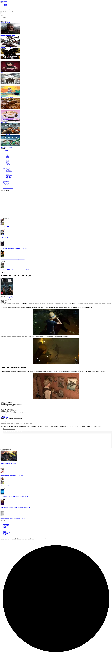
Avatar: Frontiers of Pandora (6, 147)
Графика (7, 169)
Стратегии (8, 157)
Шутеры (7, 153)
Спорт (7, 162)
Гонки (7, 155)
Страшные (8, 158)
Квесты (7, 156)
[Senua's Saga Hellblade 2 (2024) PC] (10, 33)
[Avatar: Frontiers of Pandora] (10, 146)
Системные (8, 170)
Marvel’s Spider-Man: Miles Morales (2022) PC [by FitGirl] (14, 248)
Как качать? (5, 6)
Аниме (7, 165)
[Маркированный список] (17, 432)
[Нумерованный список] (19, 432)
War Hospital (3, 84)
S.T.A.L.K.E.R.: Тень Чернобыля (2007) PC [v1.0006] (13, 259)
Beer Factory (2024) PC (5, 134)
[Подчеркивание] (8, 432)
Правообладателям (7, 9)
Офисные (8, 172)
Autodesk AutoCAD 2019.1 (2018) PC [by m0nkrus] (12, 475)
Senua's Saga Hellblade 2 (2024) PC (8, 35)
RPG (7, 154)
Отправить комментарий (6, 449)
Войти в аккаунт (4, 21)
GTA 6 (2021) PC (4, 237)
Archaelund (3, 109)
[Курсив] (6, 432)
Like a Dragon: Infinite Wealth (7, 60)
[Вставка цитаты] (24, 432)
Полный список (9, 179)
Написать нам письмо (8, 186)
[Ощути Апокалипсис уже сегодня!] (9, 460)
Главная (5, 4)
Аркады (7, 160)
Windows (8, 176)
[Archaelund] (10, 108)
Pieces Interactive (10, 297)
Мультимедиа (9, 171)
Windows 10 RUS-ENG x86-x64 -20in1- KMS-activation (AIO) (14, 496)
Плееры (7, 174)
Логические (8, 164)
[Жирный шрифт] (4, 432)
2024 (4, 416)
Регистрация (3, 22)
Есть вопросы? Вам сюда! (8, 188)
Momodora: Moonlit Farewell (7, 97)
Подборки (5, 184)
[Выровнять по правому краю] (15, 432)
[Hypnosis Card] (10, 121)
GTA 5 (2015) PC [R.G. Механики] (8, 226)
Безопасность (9, 175)
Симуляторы (8, 161)
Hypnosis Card (4, 122)
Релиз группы (6, 181)
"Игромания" (6, 183)
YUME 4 (2, 72)
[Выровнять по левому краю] (11, 432)
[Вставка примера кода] (26, 432)
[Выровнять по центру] (13, 432)
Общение (8, 178)
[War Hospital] (10, 83)
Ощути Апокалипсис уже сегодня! (8, 463)
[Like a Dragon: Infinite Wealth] (10, 58)
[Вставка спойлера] (28, 432)
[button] (56, 14)
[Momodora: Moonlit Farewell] (10, 96)
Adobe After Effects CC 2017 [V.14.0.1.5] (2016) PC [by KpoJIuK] (15, 507)
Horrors (10, 296)
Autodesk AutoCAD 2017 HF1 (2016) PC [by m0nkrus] (13, 518)
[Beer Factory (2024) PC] (10, 133)
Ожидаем (5, 5)
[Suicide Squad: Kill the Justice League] (10, 46)
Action (7, 151)
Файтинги (8, 163)
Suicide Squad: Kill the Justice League (8, 47)
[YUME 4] (10, 71)
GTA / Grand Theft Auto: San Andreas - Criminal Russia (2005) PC (15, 269)
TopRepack (4, 1)
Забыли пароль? (9, 22)
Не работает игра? (7, 8)
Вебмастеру (8, 177)
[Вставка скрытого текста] (30, 432)
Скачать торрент (4, 419)
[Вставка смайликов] (22, 432)
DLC (4, 182)
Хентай (7, 167)
